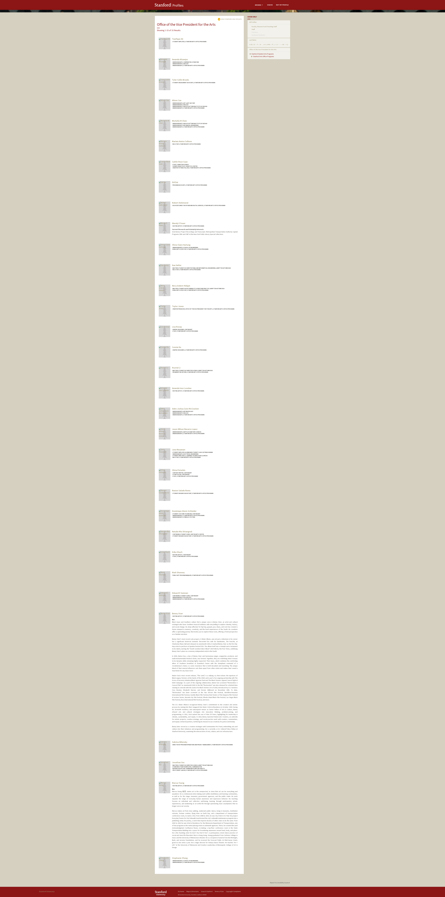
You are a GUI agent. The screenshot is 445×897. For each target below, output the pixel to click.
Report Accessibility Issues (279, 883)
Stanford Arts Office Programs (263, 56)
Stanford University (164, 893)
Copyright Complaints (233, 891)
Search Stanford (206, 891)
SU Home (181, 891)
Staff (253, 29)
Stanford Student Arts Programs (262, 54)
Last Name (252, 40)
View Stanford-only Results (231, 19)
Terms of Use (219, 891)
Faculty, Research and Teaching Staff (264, 26)
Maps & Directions (192, 891)
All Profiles (253, 22)
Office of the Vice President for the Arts (263, 49)
